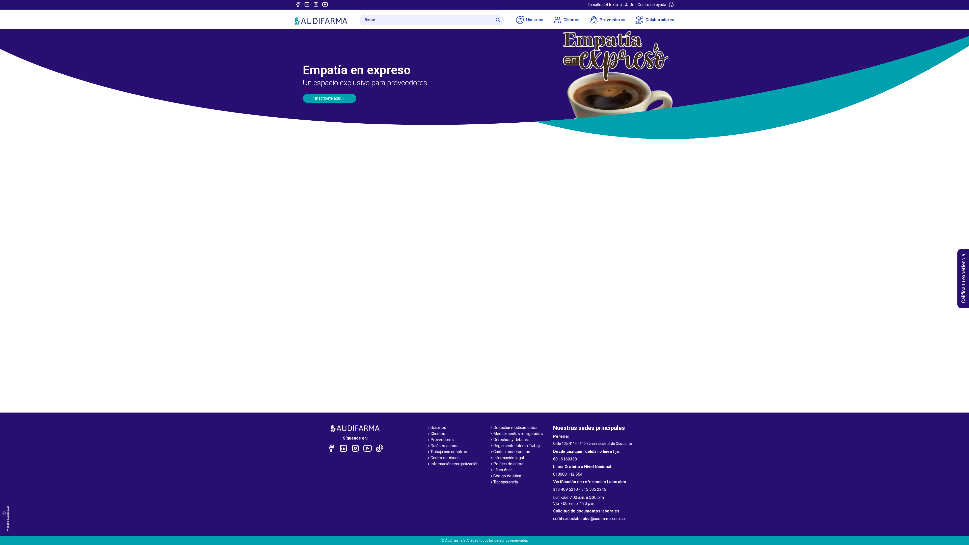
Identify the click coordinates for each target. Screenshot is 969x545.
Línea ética (503, 470)
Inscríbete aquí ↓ (329, 98)
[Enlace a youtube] (325, 4)
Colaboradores (659, 19)
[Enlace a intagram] (316, 4)
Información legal (508, 457)
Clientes (571, 19)
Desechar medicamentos (515, 427)
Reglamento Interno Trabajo (517, 445)
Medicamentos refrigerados (518, 433)
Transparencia (505, 482)
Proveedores (612, 19)
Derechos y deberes (511, 439)
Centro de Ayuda (445, 457)
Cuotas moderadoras (511, 451)
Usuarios (534, 19)
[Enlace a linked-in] (307, 4)
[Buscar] (498, 20)
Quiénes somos (444, 445)
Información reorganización (454, 463)
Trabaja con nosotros (448, 451)
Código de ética (507, 476)
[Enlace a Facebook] (298, 4)
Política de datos (508, 463)
